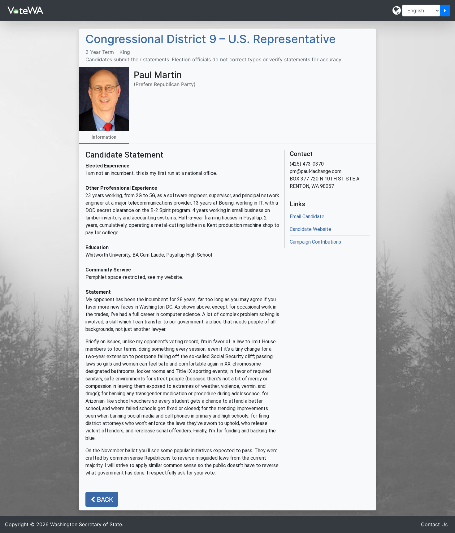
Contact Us (434, 524)
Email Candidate (307, 216)
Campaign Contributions (315, 242)
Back (104, 499)
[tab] (104, 137)
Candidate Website (310, 229)
